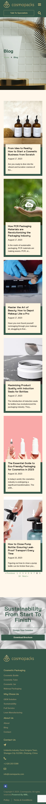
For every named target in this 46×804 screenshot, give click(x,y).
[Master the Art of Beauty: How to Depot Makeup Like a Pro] (23, 283)
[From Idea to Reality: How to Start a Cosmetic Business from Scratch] (23, 124)
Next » (25, 576)
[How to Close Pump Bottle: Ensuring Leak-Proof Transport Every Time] (23, 520)
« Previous (10, 573)
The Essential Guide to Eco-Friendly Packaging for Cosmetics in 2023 (21, 466)
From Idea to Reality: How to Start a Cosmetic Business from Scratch (22, 151)
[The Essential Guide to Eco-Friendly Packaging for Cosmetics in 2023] (23, 439)
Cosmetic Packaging (14, 670)
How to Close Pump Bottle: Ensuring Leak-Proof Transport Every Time (21, 548)
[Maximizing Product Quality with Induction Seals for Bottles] (23, 361)
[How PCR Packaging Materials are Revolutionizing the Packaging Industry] (23, 202)
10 (19, 576)
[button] (39, 13)
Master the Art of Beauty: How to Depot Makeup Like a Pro (21, 310)
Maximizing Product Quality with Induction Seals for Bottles (21, 388)
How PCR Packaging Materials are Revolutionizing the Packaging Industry (19, 231)
